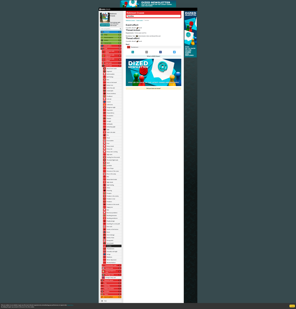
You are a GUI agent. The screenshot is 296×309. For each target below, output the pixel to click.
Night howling (110, 185)
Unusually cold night (112, 251)
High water (109, 154)
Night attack (110, 182)
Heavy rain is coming (112, 151)
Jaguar (108, 163)
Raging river (110, 207)
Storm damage (110, 235)
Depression (110, 110)
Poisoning (109, 190)
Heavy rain (109, 149)
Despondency (110, 113)
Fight (108, 129)
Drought (109, 121)
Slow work (109, 226)
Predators (109, 201)
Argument (109, 71)
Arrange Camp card (110, 277)
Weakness (109, 257)
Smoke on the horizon (112, 229)
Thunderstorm (110, 248)
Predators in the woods (113, 204)
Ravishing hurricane (112, 215)
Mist (108, 176)
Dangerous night (111, 107)
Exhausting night (111, 127)
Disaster (109, 118)
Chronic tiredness (111, 93)
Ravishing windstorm (112, 218)
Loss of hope (110, 168)
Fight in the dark (111, 132)
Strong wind (110, 240)
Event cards (139, 20)
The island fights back (112, 160)
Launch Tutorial (105, 25)
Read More (70, 305)
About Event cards (112, 68)
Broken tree (110, 85)
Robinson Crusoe (113, 15)
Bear (108, 79)
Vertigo (108, 254)
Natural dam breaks (112, 179)
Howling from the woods (113, 157)
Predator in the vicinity (113, 196)
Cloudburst (109, 96)
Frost (108, 143)
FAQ (105, 301)
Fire (108, 135)
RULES (108, 9)
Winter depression (111, 260)
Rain (108, 210)
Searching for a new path (113, 224)
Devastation (110, 115)
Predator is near (111, 199)
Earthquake (110, 124)
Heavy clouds (110, 146)
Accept (292, 306)
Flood (108, 138)
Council (109, 102)
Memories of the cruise (113, 171)
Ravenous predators (112, 212)
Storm (108, 232)
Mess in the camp (111, 174)
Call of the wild (111, 88)
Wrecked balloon (111, 262)
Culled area (110, 104)
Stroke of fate (110, 237)
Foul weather (110, 140)
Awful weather (111, 74)
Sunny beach (110, 243)
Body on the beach (112, 82)
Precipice (109, 193)
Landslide (109, 165)
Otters (108, 187)
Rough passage (111, 221)
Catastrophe (110, 90)
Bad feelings (110, 77)
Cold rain (109, 99)
